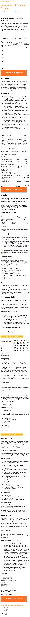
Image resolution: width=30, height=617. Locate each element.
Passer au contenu (5, 1)
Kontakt (16, 605)
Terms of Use (4, 605)
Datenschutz (10, 605)
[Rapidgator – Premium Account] (15, 13)
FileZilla (3, 253)
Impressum (20, 605)
